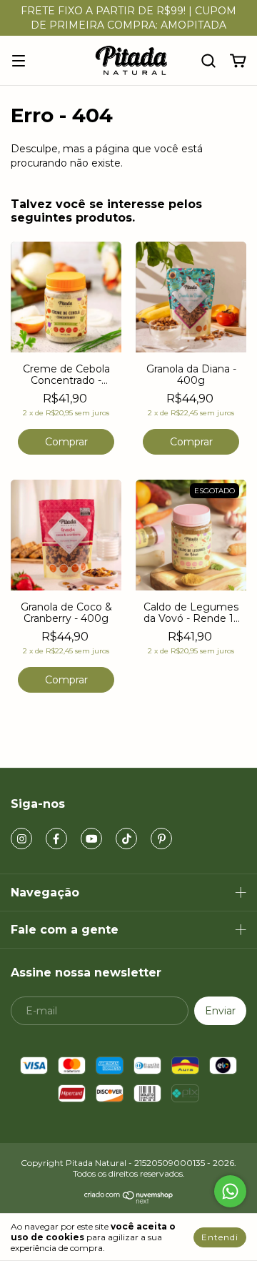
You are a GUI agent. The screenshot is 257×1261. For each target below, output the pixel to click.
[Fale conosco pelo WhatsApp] (230, 1191)
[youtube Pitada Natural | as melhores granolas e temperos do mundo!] (91, 838)
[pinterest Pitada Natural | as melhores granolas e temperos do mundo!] (161, 838)
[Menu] (18, 61)
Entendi (219, 1237)
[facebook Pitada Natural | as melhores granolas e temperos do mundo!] (56, 838)
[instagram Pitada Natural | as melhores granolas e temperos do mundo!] (21, 838)
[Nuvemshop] (128, 1200)
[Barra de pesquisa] (208, 61)
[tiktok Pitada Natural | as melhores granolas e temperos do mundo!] (126, 838)
